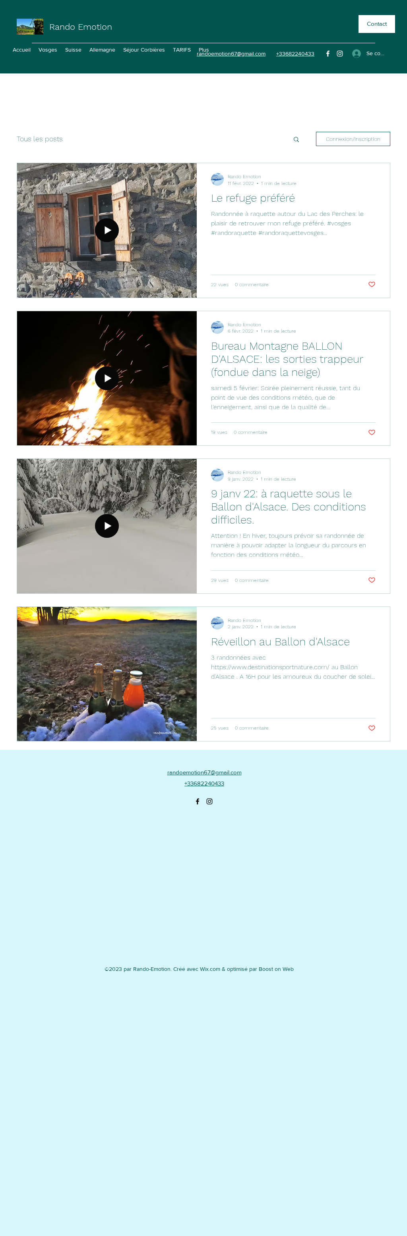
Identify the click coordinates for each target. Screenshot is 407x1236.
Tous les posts (40, 139)
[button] (296, 140)
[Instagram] (340, 54)
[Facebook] (328, 54)
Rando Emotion (80, 27)
